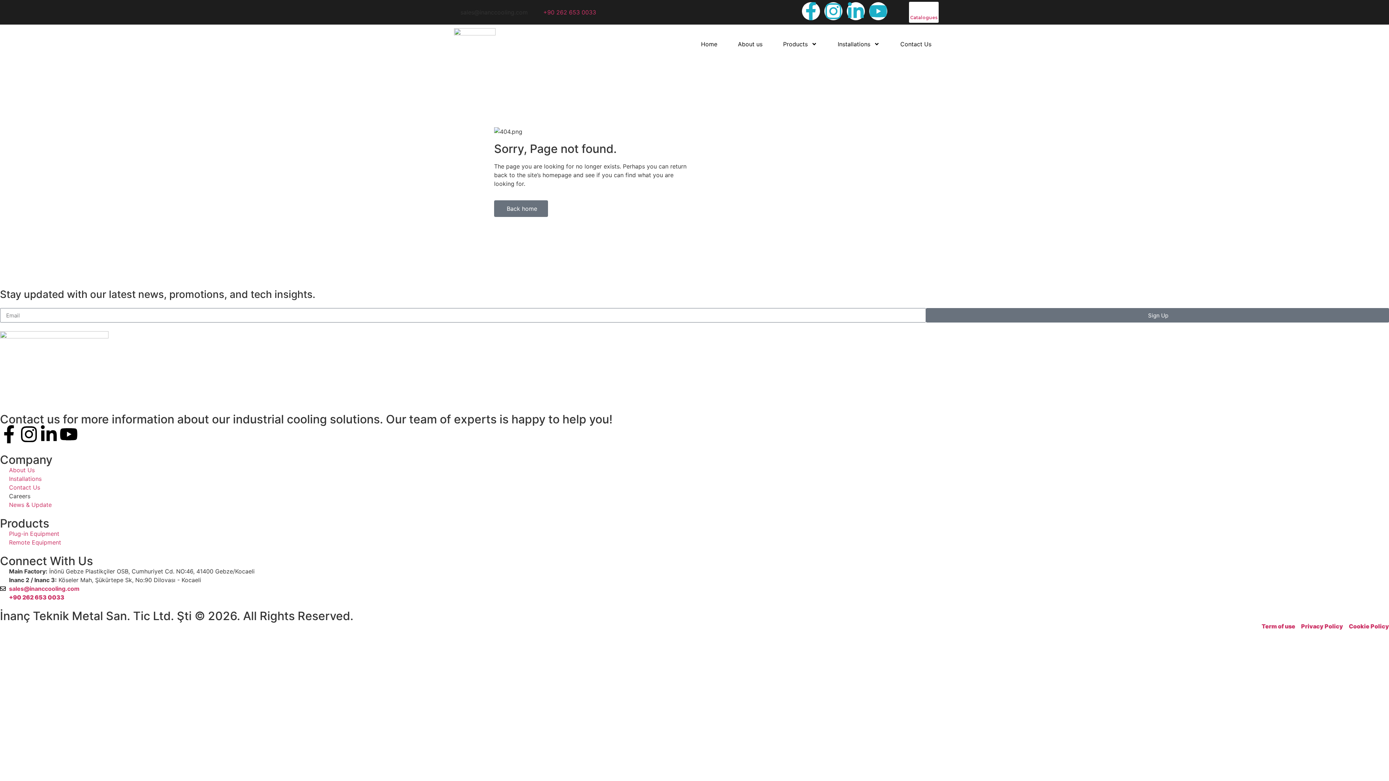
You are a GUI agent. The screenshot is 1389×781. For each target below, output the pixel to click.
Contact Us (915, 44)
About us (750, 44)
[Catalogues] (913, 6)
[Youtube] (878, 11)
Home (709, 44)
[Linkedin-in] (856, 11)
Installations (854, 44)
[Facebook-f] (811, 11)
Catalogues (924, 17)
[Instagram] (833, 11)
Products (795, 44)
